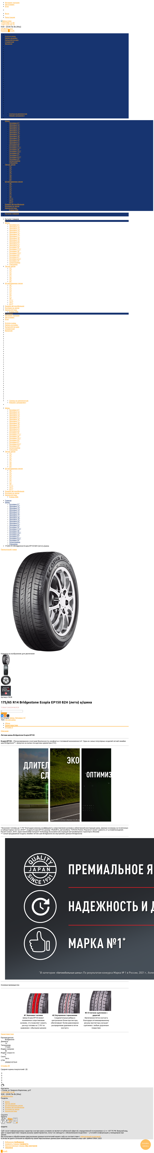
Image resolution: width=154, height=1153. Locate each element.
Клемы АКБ (13, 210)
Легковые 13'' (14, 127)
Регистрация (10, 17)
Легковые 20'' (14, 140)
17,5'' (11, 199)
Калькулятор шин (11, 40)
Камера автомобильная (14, 204)
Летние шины (10, 720)
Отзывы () (5, 1066)
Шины (7, 121)
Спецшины (13, 163)
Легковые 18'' (14, 136)
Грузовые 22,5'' (15, 157)
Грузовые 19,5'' (15, 151)
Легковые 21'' (14, 142)
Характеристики (11, 725)
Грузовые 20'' (14, 153)
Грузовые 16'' (14, 146)
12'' (10, 185)
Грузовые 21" (14, 155)
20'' (10, 180)
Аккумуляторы (11, 208)
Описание (4, 731)
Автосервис (9, 4)
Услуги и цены (10, 36)
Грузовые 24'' (14, 159)
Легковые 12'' (14, 125)
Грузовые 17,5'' (15, 148)
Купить (4, 713)
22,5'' (11, 202)
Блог (7, 6)
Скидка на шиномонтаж (18, 114)
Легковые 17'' (14, 134)
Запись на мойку (11, 38)
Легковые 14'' (14, 129)
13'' (10, 166)
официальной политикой (90, 1136)
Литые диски (10, 165)
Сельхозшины (14, 161)
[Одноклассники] (5, 715)
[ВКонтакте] (2, 715)
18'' (10, 176)
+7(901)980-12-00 (7, 23)
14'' (10, 168)
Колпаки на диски (12, 206)
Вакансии (8, 44)
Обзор (7, 723)
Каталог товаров (12, 214)
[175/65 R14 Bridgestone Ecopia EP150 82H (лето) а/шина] (45, 652)
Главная (8, 500)
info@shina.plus (7, 29)
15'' (10, 170)
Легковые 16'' (14, 132)
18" (10, 197)
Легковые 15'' (14, 130)
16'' (10, 172)
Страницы (9, 314)
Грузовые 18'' (14, 149)
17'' (10, 174)
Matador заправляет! (17, 116)
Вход (7, 14)
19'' (10, 178)
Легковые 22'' (14, 144)
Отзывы (9, 727)
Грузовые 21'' (14, 123)
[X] (8, 715)
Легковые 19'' (14, 138)
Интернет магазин (12, 3)
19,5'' (11, 200)
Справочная (9, 42)
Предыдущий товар (9, 549)
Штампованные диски (14, 182)
